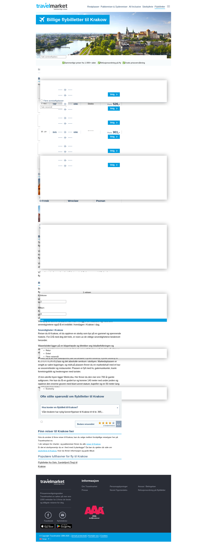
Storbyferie (147, 6)
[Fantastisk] (113, 423)
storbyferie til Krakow (47, 451)
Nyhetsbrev (62, 521)
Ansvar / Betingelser (147, 486)
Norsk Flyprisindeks (118, 490)
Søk (42, 320)
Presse (85, 490)
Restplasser (93, 6)
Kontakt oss (93, 536)
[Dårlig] (100, 423)
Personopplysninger (119, 486)
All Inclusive (135, 6)
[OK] (106, 423)
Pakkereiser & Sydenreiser (114, 6)
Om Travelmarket (89, 486)
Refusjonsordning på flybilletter (151, 490)
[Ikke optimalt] (103, 423)
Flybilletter (160, 6)
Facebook (48, 521)
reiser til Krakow (93, 444)
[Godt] (110, 423)
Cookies (104, 536)
